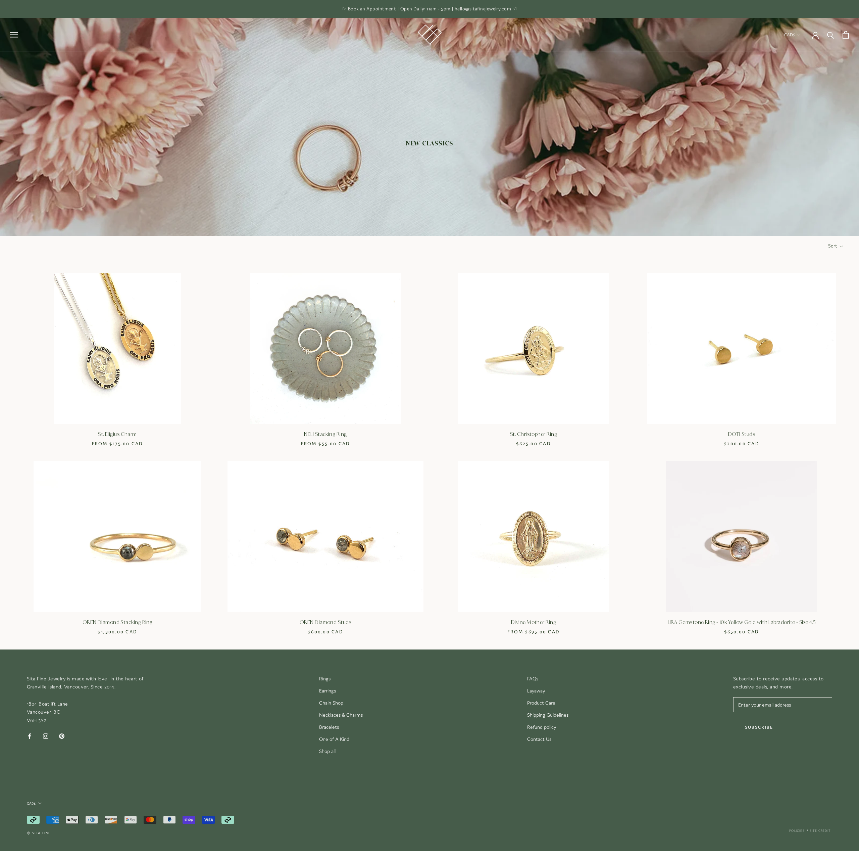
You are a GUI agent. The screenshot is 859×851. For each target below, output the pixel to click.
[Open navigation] (14, 35)
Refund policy (541, 727)
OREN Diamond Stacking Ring (118, 622)
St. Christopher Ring (533, 434)
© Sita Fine (39, 833)
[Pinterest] (61, 735)
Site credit (820, 831)
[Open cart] (846, 35)
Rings (325, 678)
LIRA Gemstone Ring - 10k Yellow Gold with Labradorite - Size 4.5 (742, 622)
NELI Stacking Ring (325, 434)
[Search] (830, 34)
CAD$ (789, 35)
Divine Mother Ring (533, 622)
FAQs (532, 678)
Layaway (536, 690)
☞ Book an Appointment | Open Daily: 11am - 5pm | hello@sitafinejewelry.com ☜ (429, 9)
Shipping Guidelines (547, 715)
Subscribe (759, 727)
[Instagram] (45, 735)
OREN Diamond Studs (325, 622)
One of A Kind (334, 739)
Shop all (327, 751)
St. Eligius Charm (117, 434)
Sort (833, 246)
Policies (797, 831)
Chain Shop (331, 703)
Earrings (327, 690)
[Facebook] (29, 735)
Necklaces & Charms (341, 715)
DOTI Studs (741, 434)
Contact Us (539, 739)
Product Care (541, 703)
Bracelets (329, 727)
